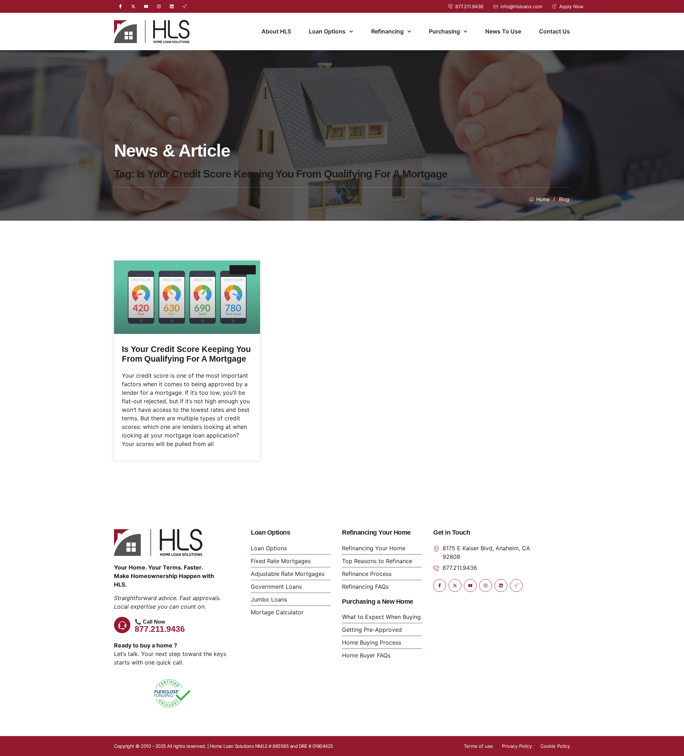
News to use (503, 31)
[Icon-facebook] (120, 6)
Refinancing (387, 31)
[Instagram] (158, 6)
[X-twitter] (133, 6)
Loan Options (327, 31)
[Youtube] (146, 6)
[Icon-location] (184, 6)
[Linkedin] (171, 6)
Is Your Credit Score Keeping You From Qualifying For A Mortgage (186, 354)
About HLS (276, 31)
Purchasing (444, 31)
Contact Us (554, 31)
